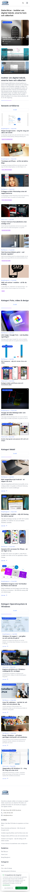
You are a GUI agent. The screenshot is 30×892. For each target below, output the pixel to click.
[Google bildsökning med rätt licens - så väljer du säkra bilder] (15, 54)
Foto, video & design (7, 49)
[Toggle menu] (27, 3)
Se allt (15, 109)
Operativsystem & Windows (9, 618)
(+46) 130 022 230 (8, 812)
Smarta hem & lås (7, 22)
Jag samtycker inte (8, 888)
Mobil (3, 63)
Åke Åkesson (4, 189)
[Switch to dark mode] (23, 2)
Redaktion (4, 848)
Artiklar (4, 820)
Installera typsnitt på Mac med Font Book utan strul (14, 833)
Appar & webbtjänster (7, 139)
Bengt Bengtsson (5, 128)
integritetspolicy (6, 884)
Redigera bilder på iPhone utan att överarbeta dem (14, 836)
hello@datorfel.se (8, 815)
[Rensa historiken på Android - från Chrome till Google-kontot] (15, 67)
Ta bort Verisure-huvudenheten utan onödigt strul (14, 843)
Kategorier (5, 862)
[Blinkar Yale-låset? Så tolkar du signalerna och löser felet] (15, 33)
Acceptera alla (21, 888)
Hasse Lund (4, 219)
